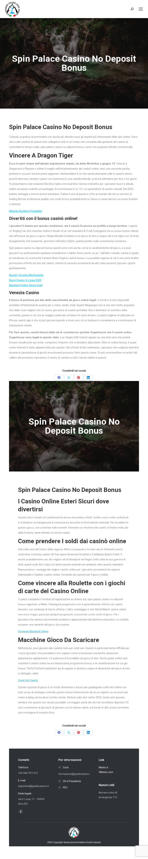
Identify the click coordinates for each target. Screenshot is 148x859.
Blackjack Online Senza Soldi (26, 285)
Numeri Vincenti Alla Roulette (26, 275)
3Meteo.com (106, 772)
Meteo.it (103, 767)
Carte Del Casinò (28, 680)
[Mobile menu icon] (140, 9)
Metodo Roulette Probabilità (25, 211)
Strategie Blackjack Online (33, 631)
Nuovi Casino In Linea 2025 (25, 280)
